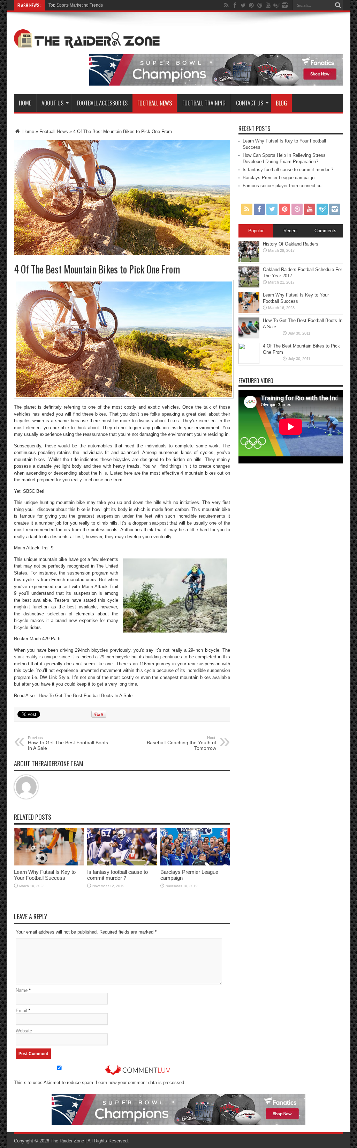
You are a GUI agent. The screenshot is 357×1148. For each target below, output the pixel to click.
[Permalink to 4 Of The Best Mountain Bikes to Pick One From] (248, 362)
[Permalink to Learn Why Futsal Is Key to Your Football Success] (49, 864)
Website (24, 1030)
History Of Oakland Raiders (290, 244)
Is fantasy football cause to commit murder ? (117, 875)
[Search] (338, 5)
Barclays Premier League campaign (278, 177)
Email (21, 1010)
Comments (325, 230)
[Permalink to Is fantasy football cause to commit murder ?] (122, 864)
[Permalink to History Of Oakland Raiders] (248, 260)
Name (22, 990)
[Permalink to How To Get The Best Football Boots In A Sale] (248, 336)
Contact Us (249, 103)
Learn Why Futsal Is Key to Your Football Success (45, 875)
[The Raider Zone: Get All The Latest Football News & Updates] (87, 42)
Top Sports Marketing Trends (75, 5)
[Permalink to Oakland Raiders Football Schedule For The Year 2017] (248, 285)
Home (25, 103)
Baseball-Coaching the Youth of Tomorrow (181, 743)
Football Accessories (102, 103)
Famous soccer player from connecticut (283, 185)
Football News (154, 103)
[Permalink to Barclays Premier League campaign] (195, 864)
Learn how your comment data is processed (140, 1082)
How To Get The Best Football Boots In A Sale (85, 695)
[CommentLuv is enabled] (137, 1073)
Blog (281, 103)
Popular (256, 230)
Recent (290, 230)
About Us (52, 103)
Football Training (204, 103)
